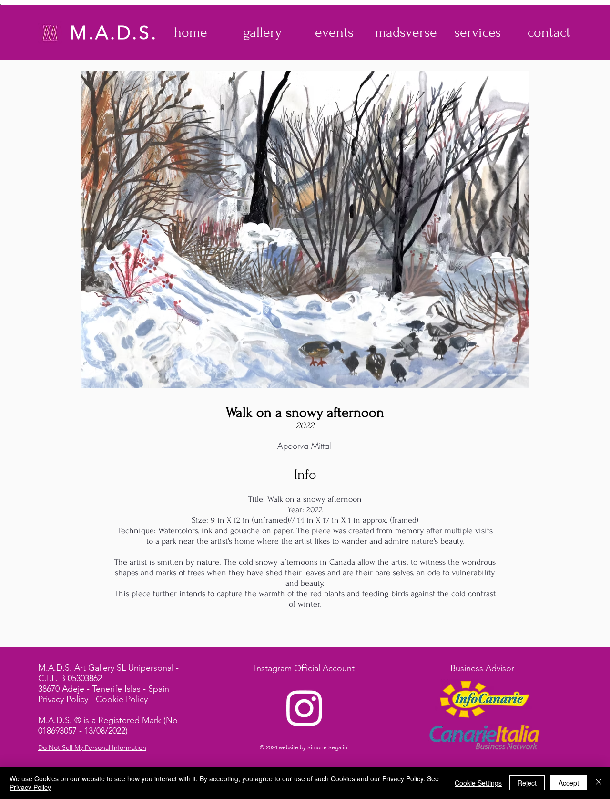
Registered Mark (129, 720)
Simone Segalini (328, 747)
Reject (527, 783)
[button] (262, 32)
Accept (569, 783)
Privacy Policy (63, 699)
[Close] (598, 782)
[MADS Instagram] (304, 707)
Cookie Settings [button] (478, 783)
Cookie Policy (122, 699)
